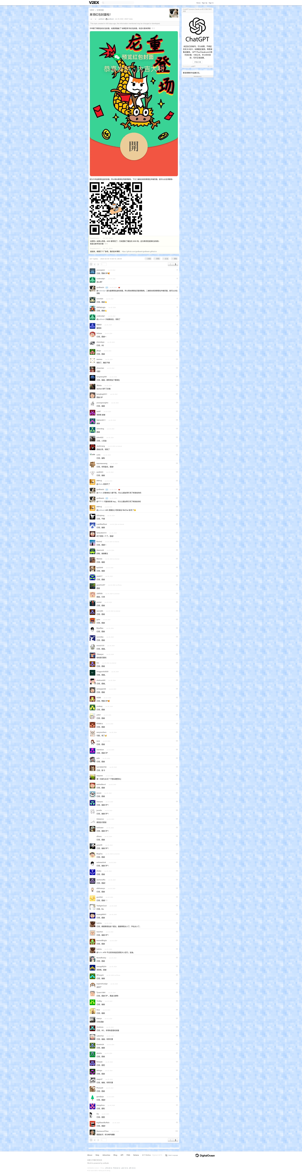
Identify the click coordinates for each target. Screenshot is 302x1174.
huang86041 (101, 914)
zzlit (98, 758)
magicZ (99, 1079)
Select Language (172, 1155)
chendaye (100, 342)
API (122, 1155)
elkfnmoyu (100, 888)
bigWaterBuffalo (102, 1122)
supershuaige (102, 983)
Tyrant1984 (100, 992)
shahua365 (100, 680)
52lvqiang (100, 515)
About (89, 1155)
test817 (99, 576)
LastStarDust (101, 524)
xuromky (99, 637)
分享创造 (100, 10)
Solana (136, 1155)
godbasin (102, 19)
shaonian (100, 368)
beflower (99, 827)
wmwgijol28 (101, 689)
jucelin (99, 810)
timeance (100, 819)
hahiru (99, 923)
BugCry (99, 853)
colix (98, 455)
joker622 (99, 437)
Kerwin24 (100, 1044)
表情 (157, 258)
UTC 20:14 (108, 1168)
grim (98, 619)
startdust (100, 749)
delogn (99, 1070)
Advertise (106, 1155)
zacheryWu (100, 879)
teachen (99, 931)
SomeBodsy (101, 957)
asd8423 (99, 472)
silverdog (100, 428)
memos (99, 359)
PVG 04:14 (116, 1168)
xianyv (99, 1018)
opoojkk (99, 611)
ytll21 (98, 715)
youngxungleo (102, 402)
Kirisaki (99, 1062)
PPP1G (99, 481)
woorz (98, 793)
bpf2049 (99, 567)
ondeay (99, 706)
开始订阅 (197, 62)
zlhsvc (99, 836)
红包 (166, 258)
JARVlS (99, 593)
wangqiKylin (101, 966)
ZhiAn (98, 871)
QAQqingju (100, 307)
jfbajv (98, 350)
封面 (149, 258)
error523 (99, 298)
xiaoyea (99, 801)
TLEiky (99, 1001)
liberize (99, 559)
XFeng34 (100, 975)
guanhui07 (100, 585)
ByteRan (99, 628)
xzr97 (98, 411)
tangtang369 (101, 376)
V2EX (92, 10)
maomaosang (101, 463)
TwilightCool (101, 905)
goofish (99, 897)
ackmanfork (101, 862)
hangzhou (100, 1105)
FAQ (128, 1155)
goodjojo (100, 1096)
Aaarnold (100, 550)
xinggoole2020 (102, 671)
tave (98, 741)
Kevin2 (99, 541)
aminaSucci (101, 784)
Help (97, 1155)
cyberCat (100, 1036)
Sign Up (204, 3)
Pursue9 (99, 1088)
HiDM (98, 697)
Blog (115, 1155)
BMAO (99, 324)
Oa (97, 1114)
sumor (99, 602)
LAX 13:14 (124, 1168)
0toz (98, 1010)
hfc (97, 663)
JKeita (99, 385)
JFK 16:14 (132, 1168)
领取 (175, 258)
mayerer (99, 775)
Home (198, 3)
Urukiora (99, 1027)
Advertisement (197, 76)
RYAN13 (99, 723)
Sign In (211, 3)
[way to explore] (94, 3)
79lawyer (100, 654)
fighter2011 (101, 420)
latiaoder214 (101, 533)
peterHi (99, 845)
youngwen (100, 270)
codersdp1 (100, 278)
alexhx (99, 1053)
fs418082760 (101, 767)
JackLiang (100, 446)
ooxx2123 (100, 645)
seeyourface (101, 732)
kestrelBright (101, 940)
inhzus (99, 333)
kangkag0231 (101, 394)
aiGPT (193, 66)
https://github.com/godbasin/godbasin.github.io (139, 251)
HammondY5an (102, 1131)
